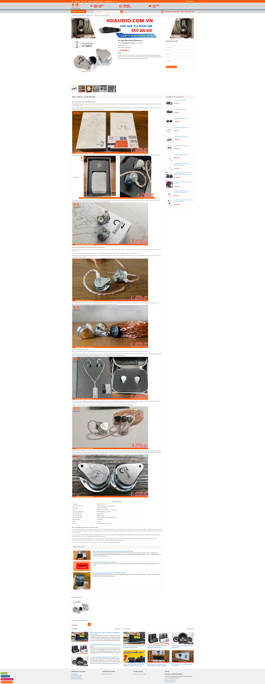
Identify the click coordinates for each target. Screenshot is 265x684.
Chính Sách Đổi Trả (107, 674)
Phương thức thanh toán (77, 679)
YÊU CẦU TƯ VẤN (172, 67)
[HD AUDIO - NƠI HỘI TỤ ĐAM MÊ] (78, 6)
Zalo (4, 673)
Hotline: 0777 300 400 (172, 11)
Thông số (80, 97)
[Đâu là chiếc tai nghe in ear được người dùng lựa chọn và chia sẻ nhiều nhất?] (82, 555)
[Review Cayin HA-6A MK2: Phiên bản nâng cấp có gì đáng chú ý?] (79, 649)
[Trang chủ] (72, 1)
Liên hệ (83, 1)
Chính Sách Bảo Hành (76, 675)
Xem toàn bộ (117, 629)
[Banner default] (132, 28)
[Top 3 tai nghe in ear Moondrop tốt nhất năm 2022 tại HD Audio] (82, 580)
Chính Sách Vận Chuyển (140, 674)
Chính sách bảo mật (76, 677)
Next (118, 62)
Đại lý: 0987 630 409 (187, 11)
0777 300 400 (7, 679)
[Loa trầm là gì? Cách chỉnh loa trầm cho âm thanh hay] (79, 661)
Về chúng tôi (74, 674)
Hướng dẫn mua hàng (95, 1)
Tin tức (77, 1)
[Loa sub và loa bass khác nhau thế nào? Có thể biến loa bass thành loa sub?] (134, 656)
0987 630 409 (7, 682)
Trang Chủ (74, 15)
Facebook (5, 676)
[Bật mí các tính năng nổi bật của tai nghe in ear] (82, 566)
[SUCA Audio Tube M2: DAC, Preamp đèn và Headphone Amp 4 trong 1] (79, 637)
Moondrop (127, 45)
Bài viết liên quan (89, 97)
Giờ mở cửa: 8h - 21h (111, 1)
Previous (69, 62)
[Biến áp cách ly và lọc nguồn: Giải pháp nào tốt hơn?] (183, 656)
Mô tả (74, 97)
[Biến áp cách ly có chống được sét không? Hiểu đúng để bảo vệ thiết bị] (158, 656)
